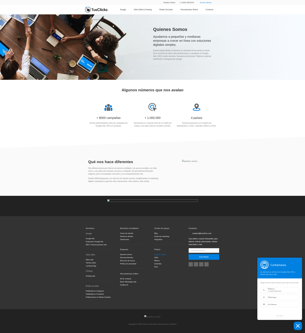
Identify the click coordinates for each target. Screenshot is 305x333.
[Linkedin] (201, 264)
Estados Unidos (169, 2)
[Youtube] (206, 264)
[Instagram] (191, 264)
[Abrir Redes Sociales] (174, 9)
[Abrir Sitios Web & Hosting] (153, 9)
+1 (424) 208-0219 (187, 2)
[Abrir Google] (128, 9)
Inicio (88, 20)
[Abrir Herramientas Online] (200, 9)
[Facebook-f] (196, 264)
